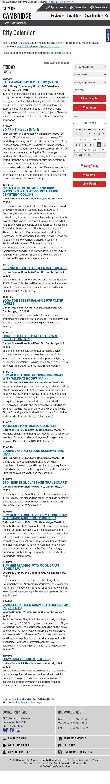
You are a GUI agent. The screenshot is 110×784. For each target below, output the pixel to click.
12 (103, 139)
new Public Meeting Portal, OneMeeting (39, 46)
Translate (100, 7)
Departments (92, 15)
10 (94, 139)
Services (56, 15)
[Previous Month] (73, 123)
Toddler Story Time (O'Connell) (29, 426)
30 (89, 155)
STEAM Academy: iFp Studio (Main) (30, 82)
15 (84, 144)
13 (75, 144)
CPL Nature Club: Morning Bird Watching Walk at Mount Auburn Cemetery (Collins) (30, 191)
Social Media (45, 763)
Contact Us (79, 763)
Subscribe (80, 7)
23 (89, 150)
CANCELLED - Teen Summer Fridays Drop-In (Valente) (36, 606)
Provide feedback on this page (24, 702)
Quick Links (57, 7)
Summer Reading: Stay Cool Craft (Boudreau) (31, 566)
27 (75, 155)
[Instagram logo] (19, 730)
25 (99, 150)
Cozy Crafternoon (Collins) (27, 659)
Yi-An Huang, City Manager (24, 760)
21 (80, 150)
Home (6, 22)
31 (94, 155)
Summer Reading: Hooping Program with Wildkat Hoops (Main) (33, 376)
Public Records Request (55, 760)
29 (84, 155)
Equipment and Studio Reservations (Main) (33, 452)
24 (94, 150)
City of (9, 9)
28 (80, 155)
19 (103, 144)
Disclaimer (77, 760)
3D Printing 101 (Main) (21, 129)
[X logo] (6, 730)
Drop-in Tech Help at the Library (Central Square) (30, 337)
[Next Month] (105, 123)
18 (99, 144)
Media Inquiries (63, 763)
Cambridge (17, 16)
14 (80, 144)
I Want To (72, 15)
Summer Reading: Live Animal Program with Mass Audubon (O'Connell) (35, 516)
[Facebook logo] (12, 730)
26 (103, 150)
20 (75, 150)
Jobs (87, 760)
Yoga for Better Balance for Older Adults (33, 301)
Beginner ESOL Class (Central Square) (35, 268)
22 (84, 150)
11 (99, 139)
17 (94, 144)
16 (89, 144)
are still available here (59, 52)
